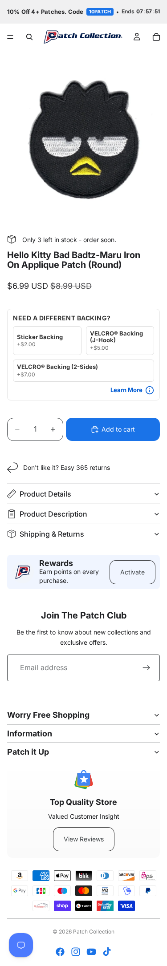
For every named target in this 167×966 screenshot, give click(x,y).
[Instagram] (75, 951)
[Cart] (156, 37)
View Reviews (84, 839)
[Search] (29, 37)
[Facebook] (60, 951)
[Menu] (10, 37)
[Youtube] (91, 951)
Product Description (53, 513)
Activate (132, 572)
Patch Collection (93, 931)
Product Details (45, 493)
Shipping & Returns (52, 533)
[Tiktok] (107, 951)
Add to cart (118, 429)
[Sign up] (146, 668)
